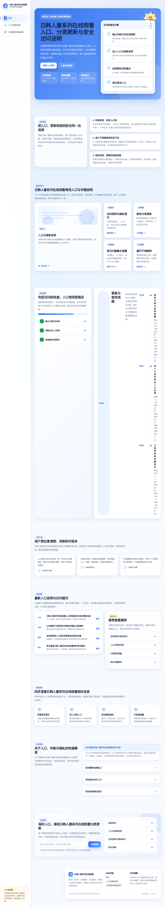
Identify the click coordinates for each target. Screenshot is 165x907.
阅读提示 (141, 266)
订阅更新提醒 (133, 653)
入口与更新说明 (133, 645)
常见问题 (130, 847)
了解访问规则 (66, 65)
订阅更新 (141, 233)
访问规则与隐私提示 (133, 636)
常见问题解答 (133, 662)
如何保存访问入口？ (94, 779)
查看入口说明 (48, 65)
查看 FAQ (111, 266)
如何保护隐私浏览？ (94, 791)
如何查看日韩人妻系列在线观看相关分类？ (104, 747)
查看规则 (111, 233)
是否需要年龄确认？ (94, 767)
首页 (107, 877)
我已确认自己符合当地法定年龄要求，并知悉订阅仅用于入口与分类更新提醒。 (66, 850)
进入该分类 (43, 266)
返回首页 (130, 823)
